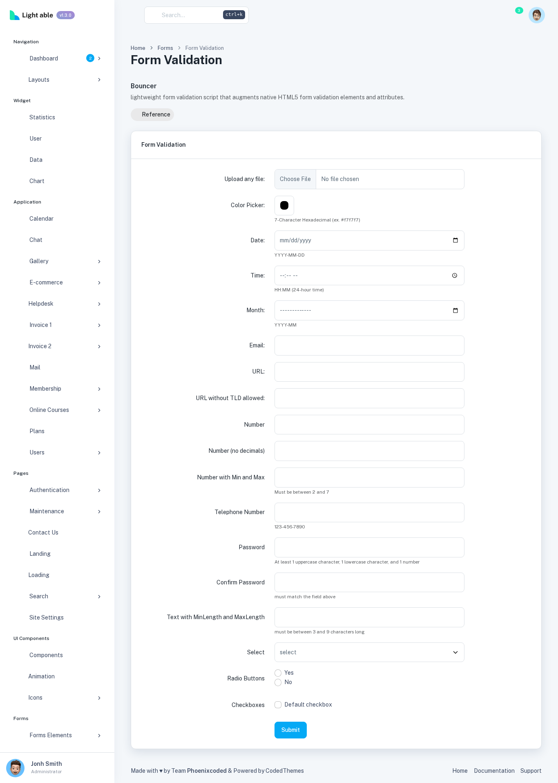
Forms (21, 718)
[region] (57, 391)
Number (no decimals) (236, 450)
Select (256, 652)
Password (252, 547)
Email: (257, 345)
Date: (257, 240)
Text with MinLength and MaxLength (216, 617)
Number (254, 424)
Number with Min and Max (231, 477)
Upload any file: (244, 179)
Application (27, 202)
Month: (255, 310)
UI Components (31, 638)
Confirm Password (241, 582)
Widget (22, 100)
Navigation (26, 42)
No (288, 682)
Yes (289, 672)
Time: (257, 275)
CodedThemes (285, 770)
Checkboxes (248, 705)
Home (138, 48)
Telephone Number (239, 512)
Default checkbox (308, 704)
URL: (258, 371)
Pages (21, 473)
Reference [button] (155, 114)
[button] (415, 15)
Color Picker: (248, 205)
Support (531, 770)
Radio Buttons (246, 678)
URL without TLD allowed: (230, 398)
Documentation (494, 770)
